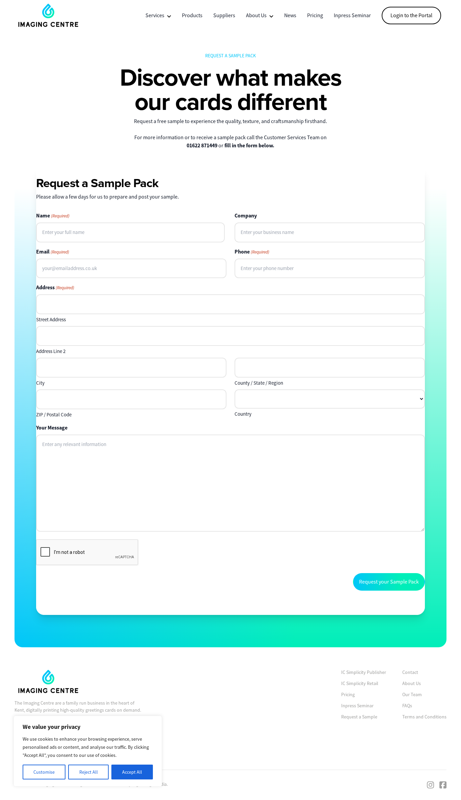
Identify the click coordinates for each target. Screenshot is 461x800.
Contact (410, 672)
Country (243, 414)
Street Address (51, 319)
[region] (87, 751)
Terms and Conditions (424, 717)
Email (52, 251)
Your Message (51, 427)
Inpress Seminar (352, 15)
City (40, 383)
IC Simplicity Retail (359, 683)
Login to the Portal (411, 15)
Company (246, 215)
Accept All (132, 772)
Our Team (412, 694)
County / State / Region (259, 383)
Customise (44, 772)
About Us (256, 15)
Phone (252, 251)
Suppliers (224, 15)
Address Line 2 (50, 351)
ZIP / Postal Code (54, 414)
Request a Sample (359, 717)
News (290, 15)
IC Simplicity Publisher (363, 672)
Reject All (88, 772)
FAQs (407, 706)
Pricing (315, 15)
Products (192, 15)
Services (154, 15)
